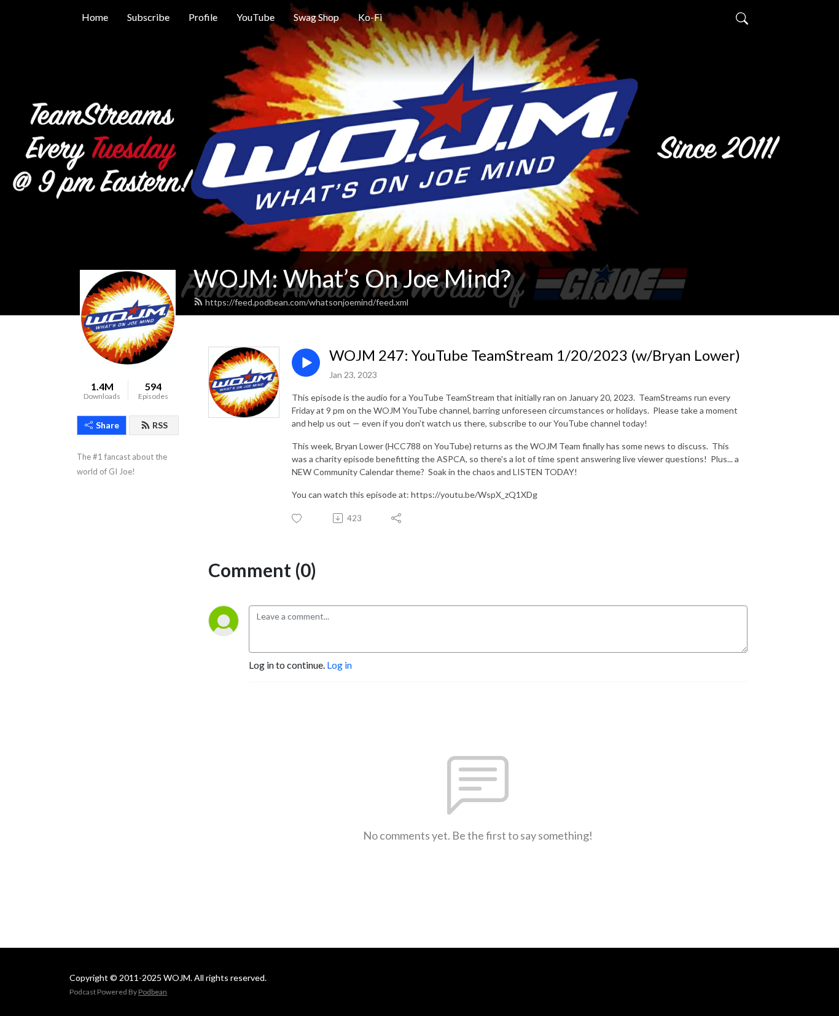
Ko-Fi (370, 17)
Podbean (152, 991)
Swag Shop (316, 17)
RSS (160, 425)
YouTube (255, 17)
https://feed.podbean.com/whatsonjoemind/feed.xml (306, 302)
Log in (339, 665)
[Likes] (298, 518)
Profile (203, 17)
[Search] (742, 17)
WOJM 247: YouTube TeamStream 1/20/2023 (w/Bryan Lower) (534, 355)
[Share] (397, 518)
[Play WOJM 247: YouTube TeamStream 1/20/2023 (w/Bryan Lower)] (306, 363)
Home (95, 17)
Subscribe (148, 17)
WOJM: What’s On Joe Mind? (351, 278)
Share (107, 425)
